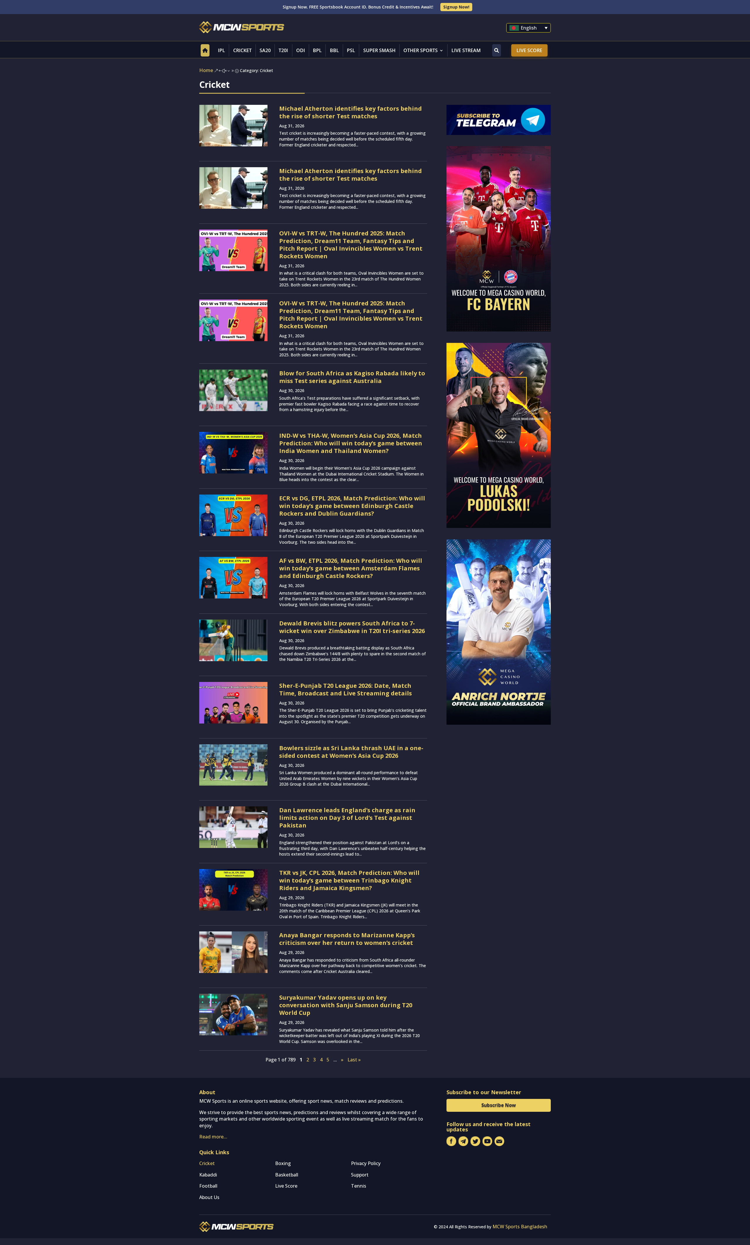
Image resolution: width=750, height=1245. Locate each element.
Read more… (213, 1136)
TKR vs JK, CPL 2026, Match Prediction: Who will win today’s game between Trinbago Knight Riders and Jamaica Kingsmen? (349, 880)
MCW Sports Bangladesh (519, 1226)
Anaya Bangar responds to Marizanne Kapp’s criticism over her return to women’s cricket (347, 939)
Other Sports (420, 50)
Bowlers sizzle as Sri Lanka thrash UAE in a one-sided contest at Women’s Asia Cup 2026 (351, 752)
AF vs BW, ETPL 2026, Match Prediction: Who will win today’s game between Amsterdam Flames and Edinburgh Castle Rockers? (350, 568)
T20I (283, 50)
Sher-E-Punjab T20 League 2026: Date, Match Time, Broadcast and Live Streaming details (345, 689)
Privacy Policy (366, 1163)
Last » (354, 1059)
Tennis (358, 1186)
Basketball (286, 1175)
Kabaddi (208, 1175)
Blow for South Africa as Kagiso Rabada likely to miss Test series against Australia (352, 377)
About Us (209, 1197)
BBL (334, 50)
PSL (351, 50)
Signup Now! (456, 7)
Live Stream (466, 50)
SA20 (265, 50)
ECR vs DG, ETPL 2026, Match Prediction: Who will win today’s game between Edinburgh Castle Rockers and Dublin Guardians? (352, 505)
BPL (317, 50)
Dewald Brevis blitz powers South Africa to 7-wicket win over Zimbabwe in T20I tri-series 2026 (352, 627)
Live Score (529, 50)
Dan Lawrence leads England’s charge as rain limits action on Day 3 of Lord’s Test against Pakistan (347, 817)
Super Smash (379, 50)
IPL (221, 50)
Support (360, 1175)
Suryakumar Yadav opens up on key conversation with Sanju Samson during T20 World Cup (345, 1005)
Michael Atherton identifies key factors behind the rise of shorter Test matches (350, 112)
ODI (300, 50)
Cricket (242, 50)
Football (208, 1186)
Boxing (283, 1163)
